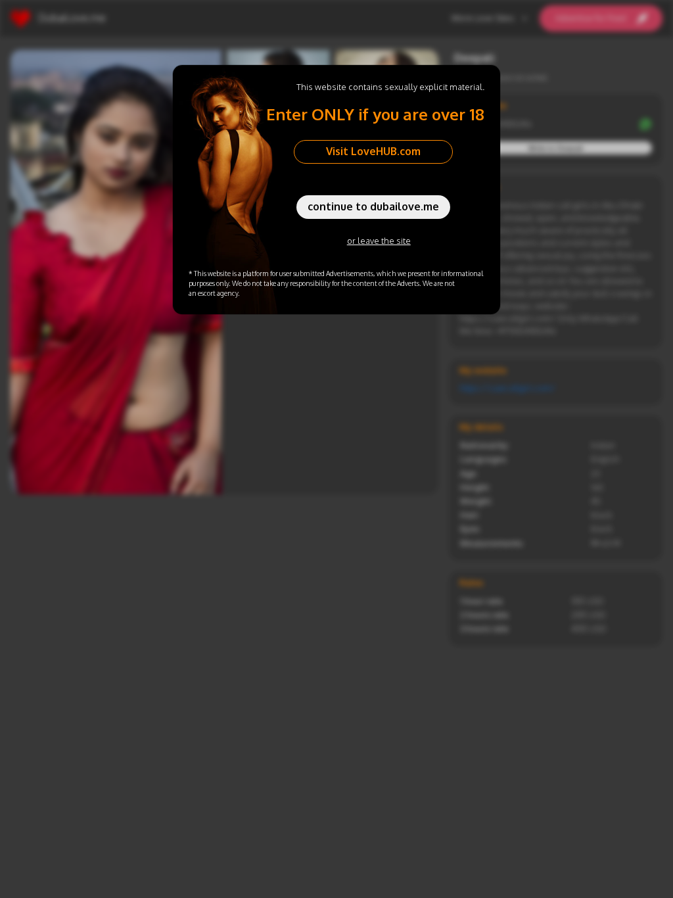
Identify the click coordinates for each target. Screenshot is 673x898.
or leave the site (379, 240)
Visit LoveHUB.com (373, 151)
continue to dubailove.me (373, 206)
